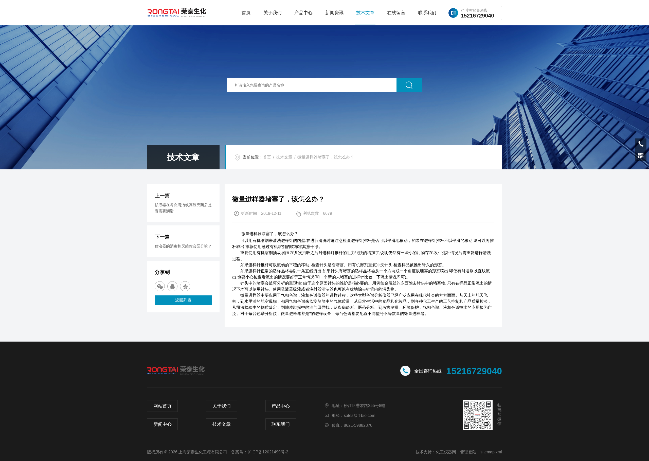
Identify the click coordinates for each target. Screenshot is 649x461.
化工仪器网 (446, 452)
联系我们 (427, 12)
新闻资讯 (334, 12)
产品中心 (303, 12)
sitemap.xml (491, 452)
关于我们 (272, 12)
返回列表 (183, 300)
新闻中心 (162, 424)
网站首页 (162, 406)
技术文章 (365, 12)
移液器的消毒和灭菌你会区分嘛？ (183, 246)
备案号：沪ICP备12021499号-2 (259, 452)
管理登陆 (468, 452)
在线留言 (396, 12)
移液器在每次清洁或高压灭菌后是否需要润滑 (183, 208)
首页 (246, 12)
